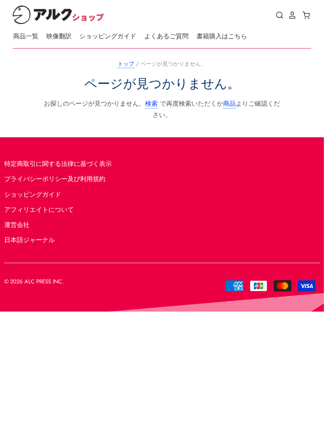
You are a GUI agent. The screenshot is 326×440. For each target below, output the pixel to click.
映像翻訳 (59, 36)
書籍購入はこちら (222, 36)
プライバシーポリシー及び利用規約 (54, 179)
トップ (126, 64)
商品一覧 (25, 36)
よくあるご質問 (166, 36)
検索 (151, 103)
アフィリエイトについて (39, 209)
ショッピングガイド (107, 36)
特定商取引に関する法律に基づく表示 (58, 163)
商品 (229, 103)
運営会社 (17, 224)
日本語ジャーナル (29, 240)
